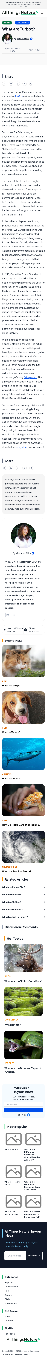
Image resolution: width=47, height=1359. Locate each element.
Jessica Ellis (23, 38)
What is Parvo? (11, 1149)
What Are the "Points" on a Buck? (23, 981)
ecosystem (21, 446)
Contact (9, 1320)
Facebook (10, 1333)
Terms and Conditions (22, 1355)
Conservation (11, 1286)
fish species (30, 377)
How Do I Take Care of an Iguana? (21, 824)
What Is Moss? (12, 1024)
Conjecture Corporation (29, 1351)
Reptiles (9, 1063)
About (8, 1316)
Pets (4, 681)
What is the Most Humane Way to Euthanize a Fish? (32, 1214)
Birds (7, 976)
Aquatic (7, 774)
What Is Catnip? (11, 685)
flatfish (19, 96)
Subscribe (24, 1110)
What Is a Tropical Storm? (16, 871)
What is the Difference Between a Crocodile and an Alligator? (32, 1154)
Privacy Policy (7, 1355)
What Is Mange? (11, 731)
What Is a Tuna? (11, 778)
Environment (9, 867)
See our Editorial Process (15, 630)
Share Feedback (34, 630)
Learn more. (24, 6)
